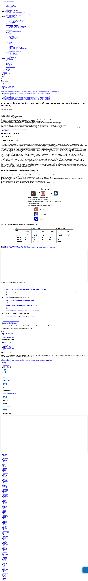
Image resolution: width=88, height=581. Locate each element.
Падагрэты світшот (10, 23)
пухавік (10, 41)
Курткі (7, 32)
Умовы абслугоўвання (8, 348)
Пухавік (11, 34)
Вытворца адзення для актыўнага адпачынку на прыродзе (19, 13)
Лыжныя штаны (12, 57)
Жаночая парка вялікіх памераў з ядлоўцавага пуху (19, 246)
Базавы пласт (9, 30)
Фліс (10, 43)
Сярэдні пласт (9, 42)
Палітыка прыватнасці (8, 349)
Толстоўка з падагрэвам (11, 17)
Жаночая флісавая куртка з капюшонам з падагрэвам (22, 310)
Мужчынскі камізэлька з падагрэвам (17, 26)
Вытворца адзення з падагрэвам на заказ (15, 12)
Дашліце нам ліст (5, 130)
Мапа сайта (29, 359)
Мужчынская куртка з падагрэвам (17, 20)
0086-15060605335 (7, 380)
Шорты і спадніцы (13, 56)
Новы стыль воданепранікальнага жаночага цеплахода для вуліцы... (26, 289)
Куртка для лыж (27, 360)
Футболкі (8, 69)
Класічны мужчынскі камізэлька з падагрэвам (20, 300)
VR (7, 9)
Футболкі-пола (9, 64)
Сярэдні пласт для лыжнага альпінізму (18, 48)
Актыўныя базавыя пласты (15, 31)
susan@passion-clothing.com (9, 393)
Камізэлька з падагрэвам (12, 25)
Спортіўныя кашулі (10, 67)
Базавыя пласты (9, 59)
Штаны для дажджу (13, 54)
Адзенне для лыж (43, 360)
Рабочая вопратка (7, 58)
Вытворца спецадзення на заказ (13, 15)
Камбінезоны (9, 62)
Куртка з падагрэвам (11, 18)
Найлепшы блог (7, 347)
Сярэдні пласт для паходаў (15, 51)
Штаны (7, 52)
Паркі (10, 33)
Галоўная (5, 83)
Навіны (5, 72)
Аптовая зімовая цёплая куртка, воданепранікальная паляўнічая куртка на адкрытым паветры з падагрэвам (29, 247)
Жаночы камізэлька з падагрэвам (16, 27)
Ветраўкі (11, 39)
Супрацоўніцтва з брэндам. (12, 7)
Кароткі (8, 65)
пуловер (11, 46)
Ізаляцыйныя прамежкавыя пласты (17, 44)
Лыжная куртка (12, 38)
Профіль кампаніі (10, 5)
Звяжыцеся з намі (7, 73)
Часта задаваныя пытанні (12, 10)
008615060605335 (7, 406)
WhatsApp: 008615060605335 (10, 323)
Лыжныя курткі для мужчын (7, 360)
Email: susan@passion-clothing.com (11, 321)
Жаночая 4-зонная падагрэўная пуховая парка (20, 316)
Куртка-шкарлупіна (13, 37)
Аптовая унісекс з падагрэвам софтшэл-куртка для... (22, 305)
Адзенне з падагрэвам (8, 16)
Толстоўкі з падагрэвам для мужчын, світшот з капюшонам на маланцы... (28, 294)
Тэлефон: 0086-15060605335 (9, 322)
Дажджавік (11, 36)
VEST (7, 70)
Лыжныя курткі (35, 360)
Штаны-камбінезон (10, 60)
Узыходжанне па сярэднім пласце (16, 49)
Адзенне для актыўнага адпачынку (11, 28)
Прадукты (5, 85)
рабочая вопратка (19, 360)
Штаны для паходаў (13, 53)
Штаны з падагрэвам (11, 22)
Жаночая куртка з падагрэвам (16, 21)
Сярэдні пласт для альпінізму (15, 47)
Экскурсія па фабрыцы (11, 6)
